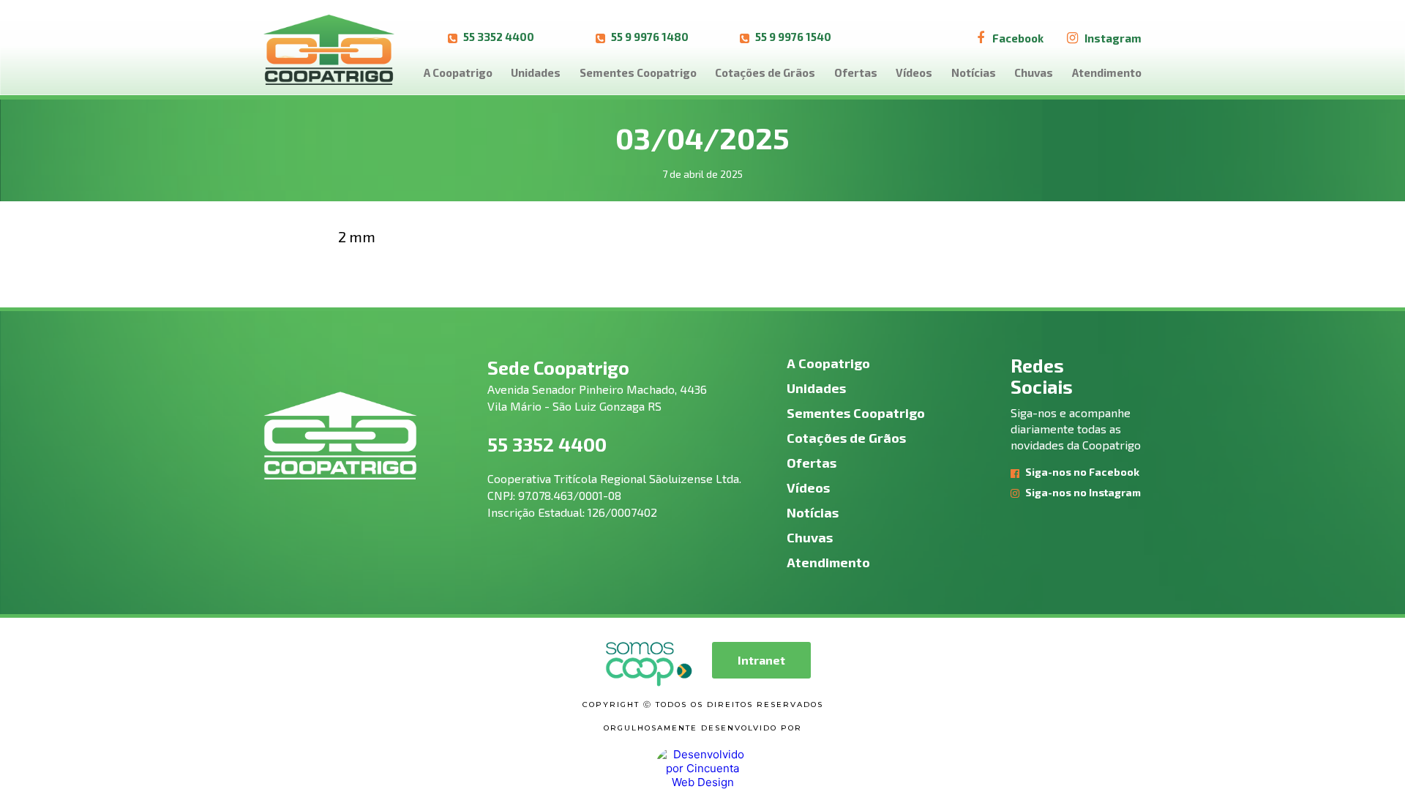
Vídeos (914, 72)
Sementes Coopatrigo (638, 72)
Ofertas (855, 72)
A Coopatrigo (458, 72)
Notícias (973, 72)
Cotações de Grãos (765, 72)
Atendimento (1107, 72)
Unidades (536, 72)
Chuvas (1033, 72)
